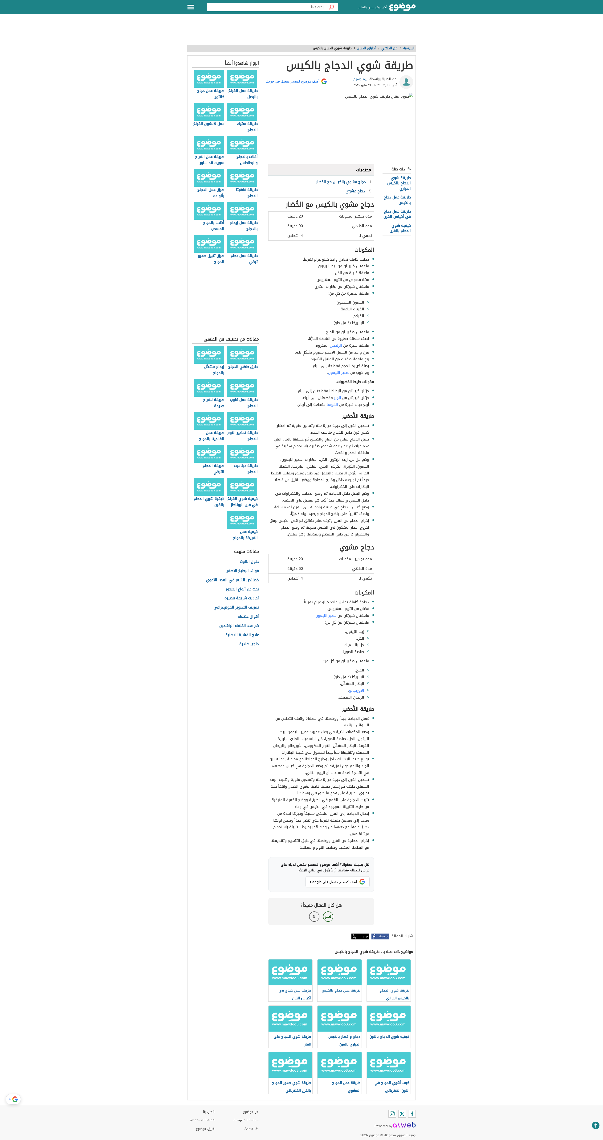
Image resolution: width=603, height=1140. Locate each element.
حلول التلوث (249, 561)
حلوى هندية (249, 644)
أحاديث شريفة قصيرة (241, 598)
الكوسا (332, 404)
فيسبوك (383, 936)
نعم (328, 916)
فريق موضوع (205, 1129)
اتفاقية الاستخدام (202, 1120)
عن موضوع (250, 1112)
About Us (251, 1129)
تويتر (365, 936)
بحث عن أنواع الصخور (242, 589)
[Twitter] (402, 1114)
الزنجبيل (336, 345)
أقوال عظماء (248, 616)
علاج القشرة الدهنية (242, 635)
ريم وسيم (360, 79)
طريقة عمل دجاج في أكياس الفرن (397, 214)
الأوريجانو (356, 690)
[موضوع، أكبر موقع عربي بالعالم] (402, 7)
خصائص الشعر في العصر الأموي (232, 580)
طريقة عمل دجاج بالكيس (397, 199)
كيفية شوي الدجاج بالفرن (400, 228)
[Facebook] (412, 1114)
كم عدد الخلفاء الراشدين (239, 625)
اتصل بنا (209, 1112)
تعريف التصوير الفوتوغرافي (236, 607)
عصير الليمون (338, 372)
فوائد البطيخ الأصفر (243, 571)
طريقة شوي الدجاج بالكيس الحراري (399, 183)
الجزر (337, 397)
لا (314, 916)
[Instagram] (392, 1114)
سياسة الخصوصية (245, 1120)
